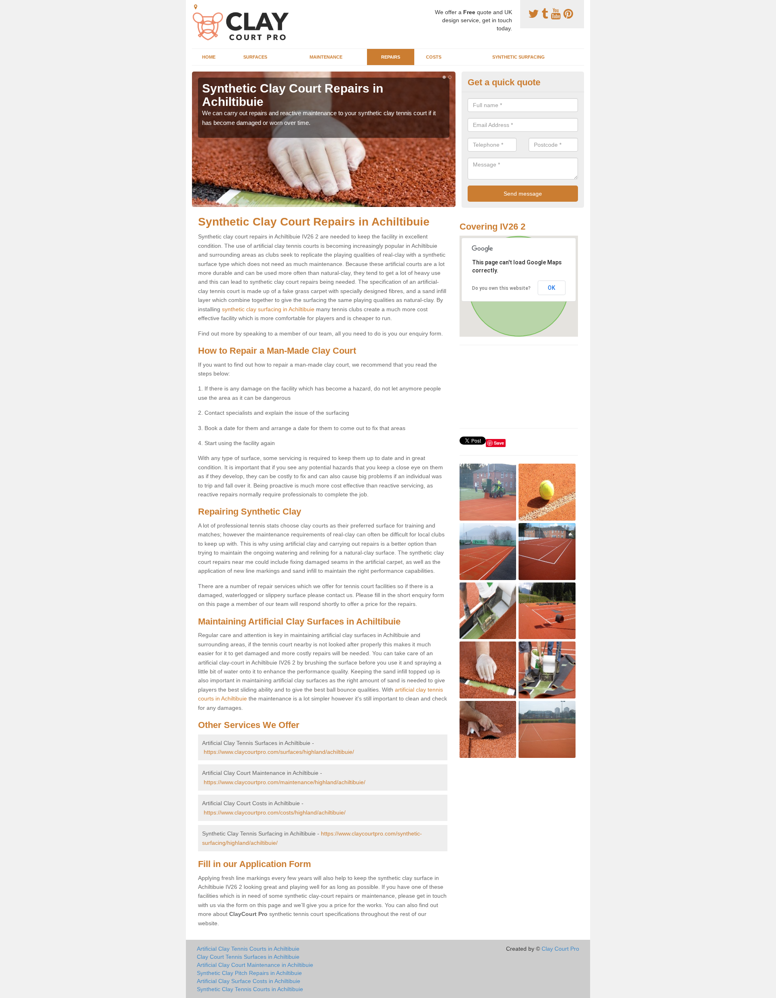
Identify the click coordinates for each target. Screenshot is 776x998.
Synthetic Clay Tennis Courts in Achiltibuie (250, 989)
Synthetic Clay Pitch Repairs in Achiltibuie (249, 973)
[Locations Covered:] (195, 7)
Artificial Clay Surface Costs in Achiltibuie (248, 981)
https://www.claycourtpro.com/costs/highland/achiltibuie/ (275, 812)
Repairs (390, 57)
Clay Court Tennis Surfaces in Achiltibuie (248, 957)
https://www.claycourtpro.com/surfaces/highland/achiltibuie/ (279, 752)
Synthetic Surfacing (518, 57)
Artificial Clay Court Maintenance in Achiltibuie (255, 965)
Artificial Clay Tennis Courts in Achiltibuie (248, 948)
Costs (433, 57)
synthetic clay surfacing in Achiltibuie (268, 309)
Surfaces (255, 57)
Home (208, 57)
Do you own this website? (501, 288)
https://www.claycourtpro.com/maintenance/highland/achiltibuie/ (284, 782)
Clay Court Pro (560, 948)
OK (551, 288)
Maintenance (326, 57)
